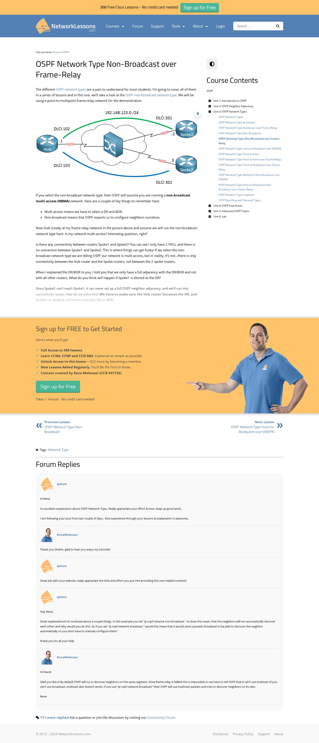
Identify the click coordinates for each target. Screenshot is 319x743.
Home (56, 52)
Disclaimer (221, 734)
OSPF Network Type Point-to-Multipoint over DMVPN (253, 427)
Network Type (58, 449)
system (62, 484)
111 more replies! (54, 717)
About (198, 26)
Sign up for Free (58, 386)
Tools (176, 26)
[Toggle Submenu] (210, 100)
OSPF (66, 52)
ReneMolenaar (67, 535)
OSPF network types (71, 89)
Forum (137, 26)
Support (157, 26)
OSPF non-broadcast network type (151, 95)
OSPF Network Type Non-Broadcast (63, 427)
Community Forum (161, 717)
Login (220, 26)
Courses (112, 26)
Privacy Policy (243, 734)
